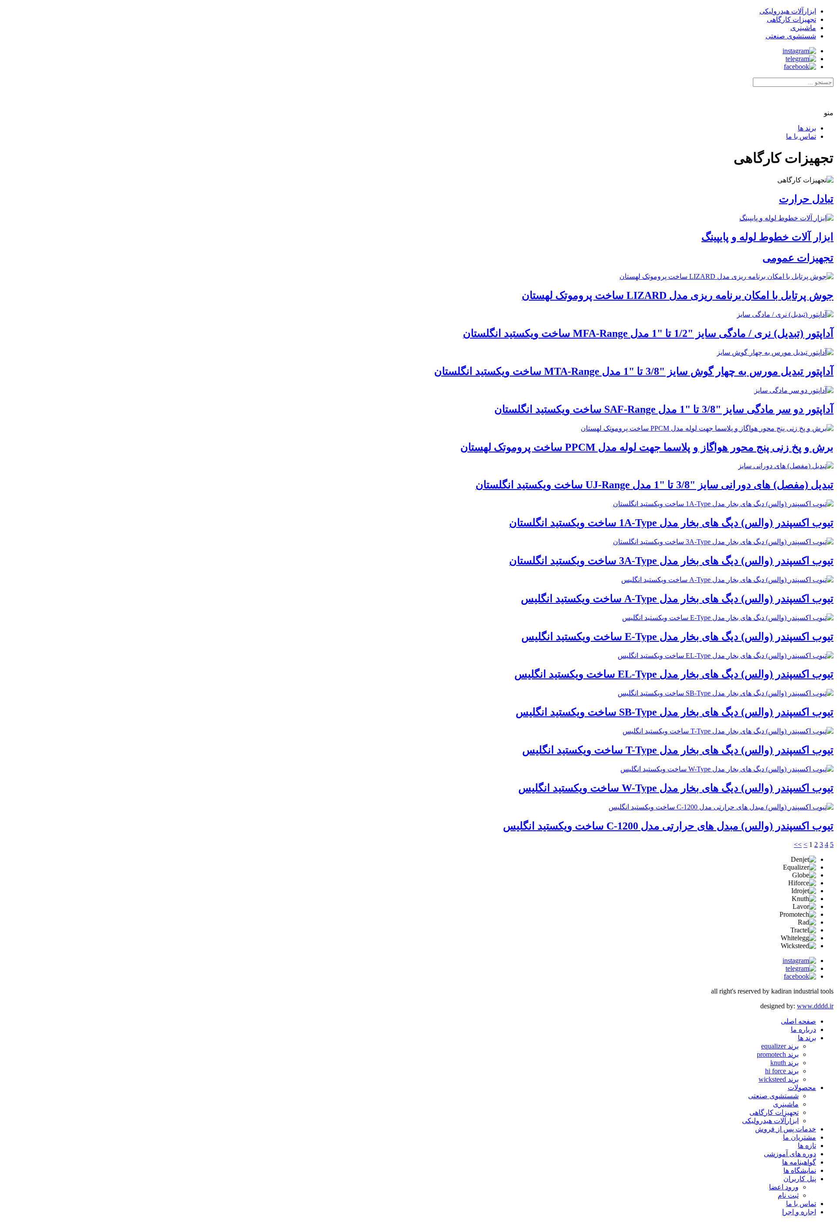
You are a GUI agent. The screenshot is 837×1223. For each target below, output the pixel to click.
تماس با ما (801, 136)
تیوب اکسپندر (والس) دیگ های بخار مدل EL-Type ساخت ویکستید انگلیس (674, 674)
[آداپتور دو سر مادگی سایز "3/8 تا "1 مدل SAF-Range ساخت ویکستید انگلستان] (794, 390)
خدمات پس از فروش (785, 1129)
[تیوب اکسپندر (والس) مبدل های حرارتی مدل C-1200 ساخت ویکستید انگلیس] (721, 807)
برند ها (807, 128)
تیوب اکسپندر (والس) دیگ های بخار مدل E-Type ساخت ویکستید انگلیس (677, 636)
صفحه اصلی (798, 1021)
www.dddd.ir (815, 1006)
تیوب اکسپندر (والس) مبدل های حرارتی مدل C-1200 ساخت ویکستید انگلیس (668, 826)
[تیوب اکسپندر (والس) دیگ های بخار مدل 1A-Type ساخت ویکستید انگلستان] (723, 503)
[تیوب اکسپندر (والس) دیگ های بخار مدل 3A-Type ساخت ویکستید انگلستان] (723, 541)
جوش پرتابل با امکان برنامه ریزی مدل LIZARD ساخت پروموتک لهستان (678, 295)
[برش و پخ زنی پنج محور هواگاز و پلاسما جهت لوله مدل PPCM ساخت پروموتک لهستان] (707, 428)
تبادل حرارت (806, 199)
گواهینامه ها (799, 1162)
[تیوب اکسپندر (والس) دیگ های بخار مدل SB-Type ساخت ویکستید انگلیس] (726, 693)
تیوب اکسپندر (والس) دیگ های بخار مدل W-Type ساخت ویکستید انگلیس (676, 788)
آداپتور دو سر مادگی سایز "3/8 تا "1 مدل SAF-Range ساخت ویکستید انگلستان (664, 409)
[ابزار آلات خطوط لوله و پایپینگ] (786, 218)
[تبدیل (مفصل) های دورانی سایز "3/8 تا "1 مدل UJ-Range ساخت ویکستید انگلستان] (786, 465)
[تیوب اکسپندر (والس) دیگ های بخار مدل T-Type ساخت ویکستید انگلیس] (728, 731)
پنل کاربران (799, 1178)
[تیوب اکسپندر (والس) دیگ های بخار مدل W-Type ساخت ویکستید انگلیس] (727, 769)
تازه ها (807, 1145)
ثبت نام (788, 1195)
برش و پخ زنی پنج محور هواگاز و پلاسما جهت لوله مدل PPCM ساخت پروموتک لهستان (647, 447)
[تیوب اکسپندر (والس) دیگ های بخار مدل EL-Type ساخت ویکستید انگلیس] (726, 655)
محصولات (802, 1087)
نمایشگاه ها (799, 1170)
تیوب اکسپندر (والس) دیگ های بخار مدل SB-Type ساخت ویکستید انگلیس (675, 712)
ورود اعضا (784, 1187)
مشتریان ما (799, 1137)
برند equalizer (780, 1046)
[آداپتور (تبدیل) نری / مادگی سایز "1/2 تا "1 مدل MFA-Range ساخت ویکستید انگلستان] (785, 314)
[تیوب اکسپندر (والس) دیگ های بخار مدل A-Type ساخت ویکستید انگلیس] (727, 579)
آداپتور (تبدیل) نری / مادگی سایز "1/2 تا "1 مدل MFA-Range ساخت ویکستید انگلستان (648, 333)
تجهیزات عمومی (798, 258)
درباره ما (803, 1029)
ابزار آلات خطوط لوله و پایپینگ (767, 237)
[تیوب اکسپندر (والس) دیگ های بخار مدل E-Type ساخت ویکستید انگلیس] (728, 617)
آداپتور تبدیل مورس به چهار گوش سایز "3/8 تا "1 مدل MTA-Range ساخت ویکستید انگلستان (634, 371)
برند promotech (778, 1054)
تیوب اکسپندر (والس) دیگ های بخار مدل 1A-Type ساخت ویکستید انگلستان (671, 522)
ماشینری (786, 1104)
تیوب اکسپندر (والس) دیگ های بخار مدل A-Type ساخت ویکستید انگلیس (677, 598)
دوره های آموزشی (790, 1154)
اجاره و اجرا (799, 1212)
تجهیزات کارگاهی (774, 1112)
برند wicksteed (779, 1079)
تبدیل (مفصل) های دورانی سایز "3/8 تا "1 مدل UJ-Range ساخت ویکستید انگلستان (655, 484)
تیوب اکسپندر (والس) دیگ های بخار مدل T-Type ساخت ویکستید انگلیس (678, 750)
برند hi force (782, 1071)
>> (798, 844)
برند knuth (784, 1062)
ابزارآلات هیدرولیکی (770, 1120)
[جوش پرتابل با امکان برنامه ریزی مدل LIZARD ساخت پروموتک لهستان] (726, 276)
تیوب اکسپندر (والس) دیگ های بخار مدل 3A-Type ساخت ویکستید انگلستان (671, 560)
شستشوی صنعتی (773, 1096)
